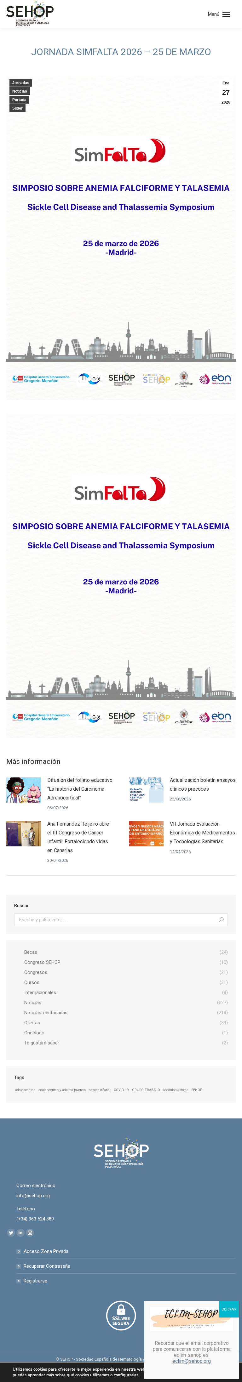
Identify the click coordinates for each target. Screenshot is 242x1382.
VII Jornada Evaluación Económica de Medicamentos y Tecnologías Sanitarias (202, 833)
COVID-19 (121, 1090)
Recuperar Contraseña (47, 1266)
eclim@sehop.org (191, 1361)
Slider (17, 108)
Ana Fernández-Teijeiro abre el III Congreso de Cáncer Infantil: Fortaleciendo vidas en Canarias (78, 837)
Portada (19, 100)
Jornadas (20, 83)
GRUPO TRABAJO (146, 1090)
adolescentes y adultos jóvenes (62, 1090)
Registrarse (35, 1281)
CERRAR (229, 1309)
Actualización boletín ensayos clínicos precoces (203, 784)
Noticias (19, 91)
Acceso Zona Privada (46, 1251)
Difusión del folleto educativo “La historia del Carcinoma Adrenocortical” (79, 789)
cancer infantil (100, 1090)
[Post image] (23, 790)
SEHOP (197, 1090)
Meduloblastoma (175, 1090)
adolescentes (25, 1090)
